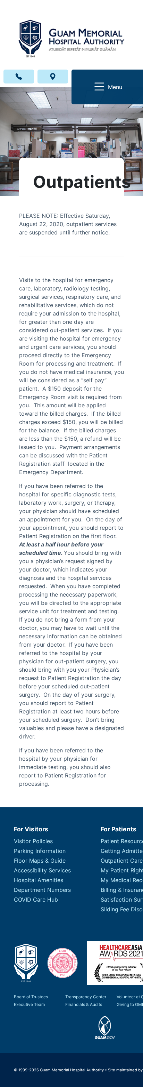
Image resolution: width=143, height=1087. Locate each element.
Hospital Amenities (38, 880)
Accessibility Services (42, 870)
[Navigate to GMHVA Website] (62, 963)
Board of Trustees (31, 996)
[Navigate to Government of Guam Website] (105, 1027)
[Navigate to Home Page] (71, 33)
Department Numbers (42, 889)
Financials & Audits (83, 1004)
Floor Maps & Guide (40, 860)
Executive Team (29, 1004)
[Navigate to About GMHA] (26, 963)
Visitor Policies (33, 841)
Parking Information (40, 850)
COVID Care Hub (36, 899)
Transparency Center (85, 996)
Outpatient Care (122, 860)
